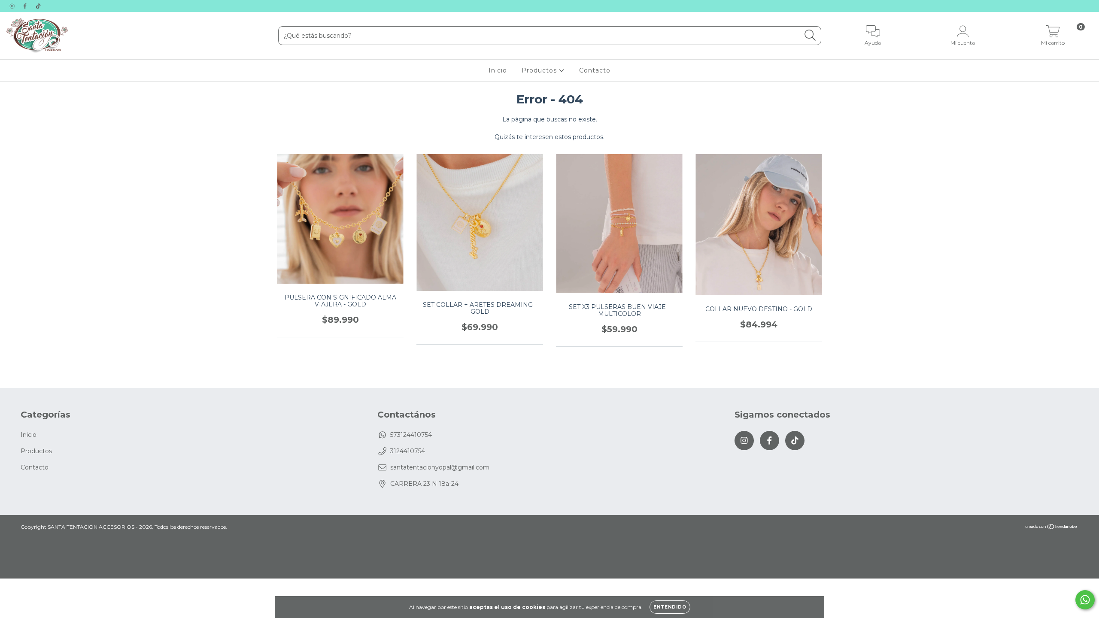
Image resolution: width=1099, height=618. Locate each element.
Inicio (498, 70)
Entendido (669, 607)
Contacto (594, 70)
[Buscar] (810, 35)
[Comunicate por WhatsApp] (1085, 599)
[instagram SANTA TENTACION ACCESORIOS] (12, 6)
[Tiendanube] (1051, 527)
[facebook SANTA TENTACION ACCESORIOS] (25, 6)
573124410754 (411, 435)
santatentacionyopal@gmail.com (439, 467)
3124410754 (407, 451)
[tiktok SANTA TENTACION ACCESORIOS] (38, 6)
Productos (540, 70)
